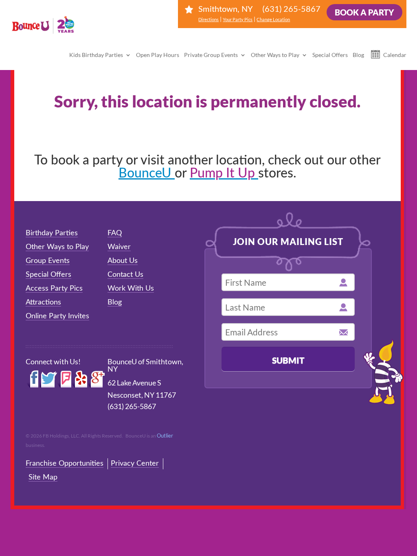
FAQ (115, 233)
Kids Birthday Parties (96, 54)
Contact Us (125, 274)
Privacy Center (135, 463)
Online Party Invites (57, 316)
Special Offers (330, 54)
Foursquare (64, 379)
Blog (358, 54)
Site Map (43, 477)
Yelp (79, 379)
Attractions (43, 302)
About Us (123, 261)
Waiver (119, 247)
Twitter (48, 379)
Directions (208, 19)
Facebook (33, 379)
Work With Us (131, 288)
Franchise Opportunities (64, 463)
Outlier (165, 435)
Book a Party (364, 12)
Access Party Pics (54, 288)
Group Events (48, 261)
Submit (288, 360)
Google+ (96, 379)
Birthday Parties (52, 233)
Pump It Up (224, 173)
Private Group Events (211, 54)
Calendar (394, 54)
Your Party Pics (237, 19)
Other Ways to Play (275, 54)
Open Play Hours (157, 54)
